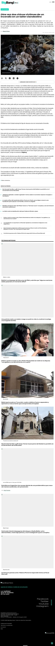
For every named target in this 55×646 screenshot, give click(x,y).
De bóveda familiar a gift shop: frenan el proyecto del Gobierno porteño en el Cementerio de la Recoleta (26, 189)
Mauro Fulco (6, 31)
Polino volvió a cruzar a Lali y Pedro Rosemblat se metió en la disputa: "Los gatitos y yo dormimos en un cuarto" (27, 218)
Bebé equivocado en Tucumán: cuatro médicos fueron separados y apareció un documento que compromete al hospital (25, 403)
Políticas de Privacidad (6, 623)
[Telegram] (17, 78)
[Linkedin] (13, 78)
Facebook (43, 599)
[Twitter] (6, 78)
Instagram (42, 606)
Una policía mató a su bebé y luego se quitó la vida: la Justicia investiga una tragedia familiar (26, 320)
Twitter (44, 601)
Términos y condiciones (6, 625)
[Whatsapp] (2, 78)
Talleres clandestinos (5, 180)
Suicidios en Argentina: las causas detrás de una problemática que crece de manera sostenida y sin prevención (26, 486)
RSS (2, 628)
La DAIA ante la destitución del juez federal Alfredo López (20, 211)
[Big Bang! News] (10, 2)
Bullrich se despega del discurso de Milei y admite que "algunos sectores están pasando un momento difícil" (26, 281)
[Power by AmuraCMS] (49, 633)
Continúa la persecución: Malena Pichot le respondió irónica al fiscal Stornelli (24, 233)
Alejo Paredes (7, 490)
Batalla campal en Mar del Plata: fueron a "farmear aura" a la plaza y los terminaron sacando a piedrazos (28, 206)
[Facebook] (9, 78)
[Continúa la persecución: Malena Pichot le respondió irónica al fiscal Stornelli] (27, 551)
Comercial (3, 627)
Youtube (44, 603)
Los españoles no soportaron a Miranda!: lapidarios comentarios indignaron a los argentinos (25, 223)
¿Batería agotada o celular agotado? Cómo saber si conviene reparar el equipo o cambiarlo (27, 195)
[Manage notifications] (52, 643)
